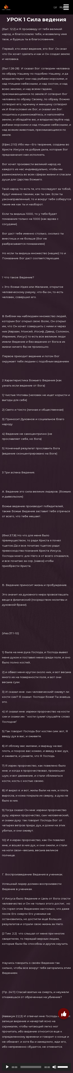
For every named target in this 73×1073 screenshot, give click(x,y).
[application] (36, 1067)
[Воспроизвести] (7, 1067)
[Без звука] (54, 1067)
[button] (66, 7)
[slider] (63, 1066)
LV (55, 7)
